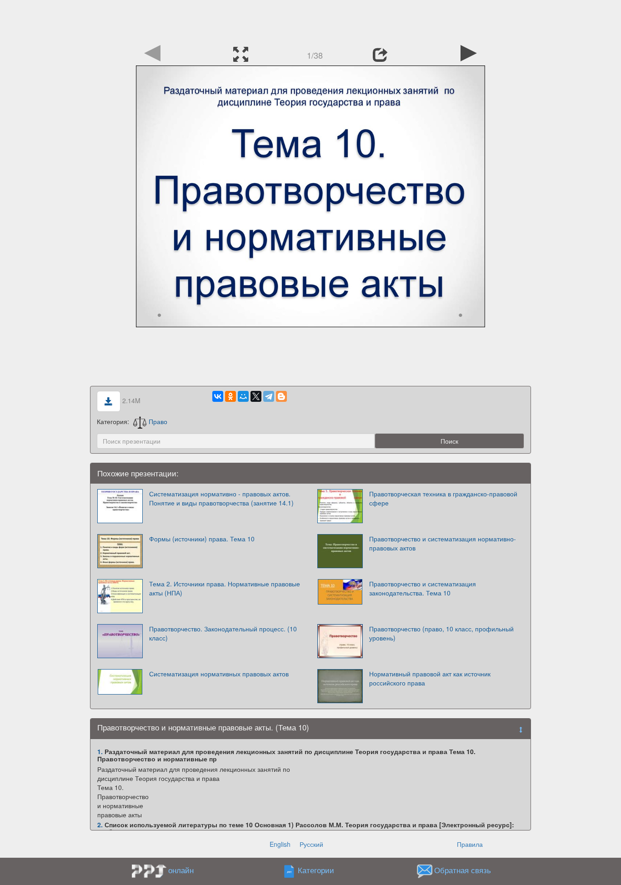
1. (100, 751)
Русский (311, 844)
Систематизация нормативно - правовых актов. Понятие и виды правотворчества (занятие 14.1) (221, 498)
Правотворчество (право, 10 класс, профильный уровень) (441, 633)
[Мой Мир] (243, 396)
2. (100, 824)
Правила (470, 844)
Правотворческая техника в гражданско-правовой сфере (443, 498)
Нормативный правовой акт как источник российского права (430, 678)
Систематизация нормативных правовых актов (219, 673)
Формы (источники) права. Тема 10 (202, 538)
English (280, 844)
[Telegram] (268, 396)
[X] (255, 396)
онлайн (181, 870)
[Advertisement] (310, 20)
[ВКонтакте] (217, 396)
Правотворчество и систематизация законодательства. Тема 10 (422, 588)
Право (158, 421)
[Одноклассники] (230, 396)
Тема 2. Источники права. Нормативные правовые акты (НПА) (224, 588)
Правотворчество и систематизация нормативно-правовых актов (442, 543)
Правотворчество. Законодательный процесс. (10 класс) (223, 633)
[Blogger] (281, 396)
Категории (316, 870)
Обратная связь (462, 870)
